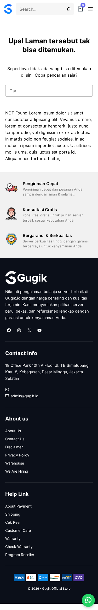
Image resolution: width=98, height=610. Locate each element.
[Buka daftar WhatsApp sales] (88, 600)
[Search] (66, 9)
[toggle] (90, 9)
